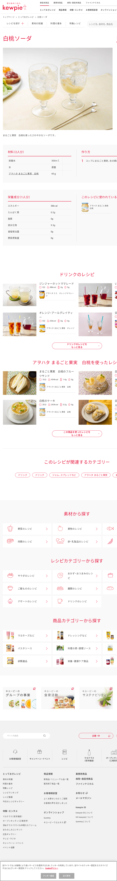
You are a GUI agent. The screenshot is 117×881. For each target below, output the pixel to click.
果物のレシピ (75, 528)
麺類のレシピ (75, 588)
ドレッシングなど (77, 635)
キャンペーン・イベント (40, 759)
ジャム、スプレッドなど (64, 475)
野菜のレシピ (25, 528)
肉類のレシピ (25, 541)
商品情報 (63, 10)
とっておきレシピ (48, 10)
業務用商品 (58, 3)
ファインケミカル (93, 3)
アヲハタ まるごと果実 (95, 475)
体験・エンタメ (76, 10)
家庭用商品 (44, 3)
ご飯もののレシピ (27, 588)
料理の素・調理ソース (79, 648)
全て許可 (66, 876)
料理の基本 (56, 23)
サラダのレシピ (26, 575)
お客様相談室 (92, 10)
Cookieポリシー (51, 868)
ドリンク (22, 475)
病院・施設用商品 (74, 3)
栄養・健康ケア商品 (78, 661)
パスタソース (25, 648)
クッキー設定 (48, 876)
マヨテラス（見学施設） (89, 759)
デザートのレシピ (27, 601)
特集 (75, 23)
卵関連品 (22, 661)
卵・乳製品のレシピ (78, 541)
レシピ (64, 759)
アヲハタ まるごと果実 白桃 (24, 173)
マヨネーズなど (26, 635)
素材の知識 (37, 23)
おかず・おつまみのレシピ (80, 575)
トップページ (9, 17)
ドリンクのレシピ (77, 601)
